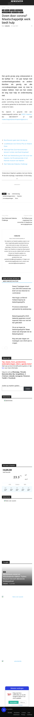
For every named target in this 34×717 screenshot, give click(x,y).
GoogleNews (20, 374)
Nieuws (7, 10)
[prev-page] (3, 348)
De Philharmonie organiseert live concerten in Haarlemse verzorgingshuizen (24, 221)
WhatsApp (15, 372)
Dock (16, 198)
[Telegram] (25, 207)
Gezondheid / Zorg (6, 12)
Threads (23, 372)
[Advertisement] (18, 446)
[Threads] (25, 270)
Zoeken (28, 389)
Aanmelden (13, 702)
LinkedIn (12, 376)
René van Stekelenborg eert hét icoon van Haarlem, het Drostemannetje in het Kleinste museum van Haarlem (18, 158)
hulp (9, 193)
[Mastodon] (21, 270)
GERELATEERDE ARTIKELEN (11, 278)
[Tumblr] (21, 207)
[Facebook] (4, 207)
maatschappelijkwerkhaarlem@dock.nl (14, 119)
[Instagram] (11, 266)
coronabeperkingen (8, 198)
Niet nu (22, 702)
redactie (7, 26)
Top (8, 7)
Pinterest (26, 376)
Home (3, 7)
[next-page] (6, 348)
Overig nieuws (19, 10)
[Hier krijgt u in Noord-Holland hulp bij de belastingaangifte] (6, 300)
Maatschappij (15, 12)
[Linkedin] (17, 207)
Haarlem (12, 10)
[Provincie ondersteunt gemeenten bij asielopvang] (6, 309)
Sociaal (21, 12)
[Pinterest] (30, 207)
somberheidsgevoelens (9, 196)
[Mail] (19, 266)
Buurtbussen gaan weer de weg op (15, 140)
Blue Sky (12, 374)
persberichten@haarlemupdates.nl (18, 366)
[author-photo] (17, 232)
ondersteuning (16, 193)
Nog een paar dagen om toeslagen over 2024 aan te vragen (22, 341)
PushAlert (20, 705)
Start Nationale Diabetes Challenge (15, 164)
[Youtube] (13, 270)
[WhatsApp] (12, 207)
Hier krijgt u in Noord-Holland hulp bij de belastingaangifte (19, 300)
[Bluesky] (17, 270)
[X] (8, 207)
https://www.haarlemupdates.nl (17, 238)
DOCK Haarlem (27, 114)
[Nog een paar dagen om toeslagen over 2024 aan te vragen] (6, 341)
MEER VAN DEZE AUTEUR (10, 281)
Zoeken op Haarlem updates (10, 386)
